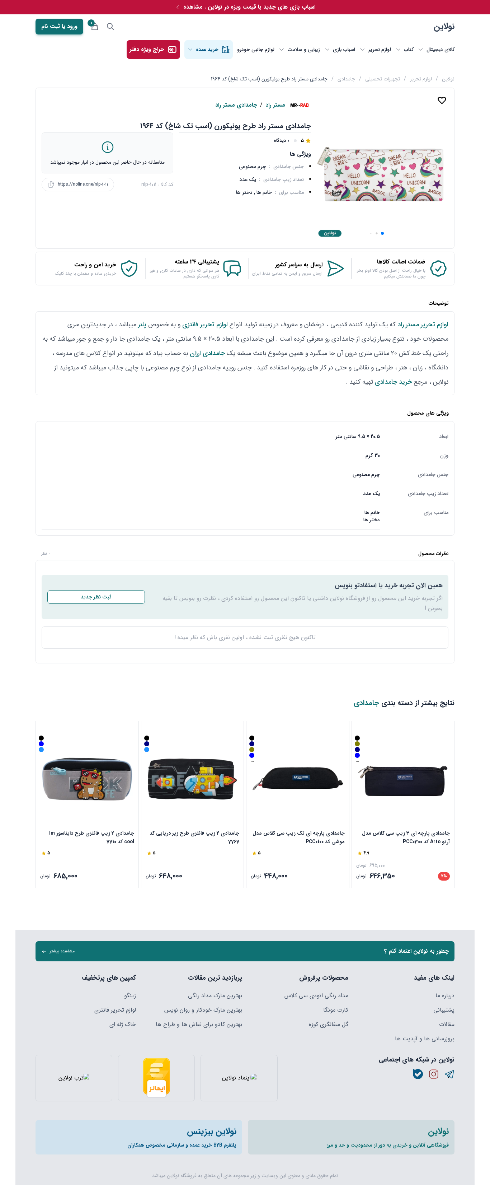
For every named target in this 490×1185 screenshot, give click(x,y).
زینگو (130, 996)
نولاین (444, 26)
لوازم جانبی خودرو (255, 49)
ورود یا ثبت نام (59, 26)
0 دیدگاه (281, 141)
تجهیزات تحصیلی (382, 79)
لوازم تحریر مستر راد (422, 324)
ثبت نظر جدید (96, 597)
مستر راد (275, 105)
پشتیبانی (443, 1010)
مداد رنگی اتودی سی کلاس (316, 996)
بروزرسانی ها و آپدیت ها (424, 1039)
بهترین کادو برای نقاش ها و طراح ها (199, 1024)
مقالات (446, 1024)
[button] (382, 233)
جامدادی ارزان (207, 353)
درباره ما (444, 996)
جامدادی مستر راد (236, 105)
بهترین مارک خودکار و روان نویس (203, 1010)
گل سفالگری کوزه (328, 1024)
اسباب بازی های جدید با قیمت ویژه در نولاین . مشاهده (249, 7)
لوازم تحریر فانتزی (205, 324)
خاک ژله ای (122, 1024)
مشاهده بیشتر (62, 951)
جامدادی (346, 79)
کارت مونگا (335, 1010)
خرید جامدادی (393, 382)
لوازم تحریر (421, 79)
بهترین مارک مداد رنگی (215, 996)
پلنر (141, 324)
